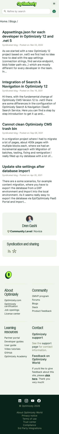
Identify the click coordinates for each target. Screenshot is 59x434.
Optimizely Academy (15, 356)
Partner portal (12, 337)
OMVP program (40, 296)
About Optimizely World (30, 412)
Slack (35, 307)
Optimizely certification (11, 305)
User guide (10, 345)
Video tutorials (12, 348)
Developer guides (13, 341)
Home (3, 21)
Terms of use (29, 418)
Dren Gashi (29, 226)
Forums (36, 299)
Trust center (29, 421)
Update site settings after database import (23, 169)
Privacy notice (29, 415)
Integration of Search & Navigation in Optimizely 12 (25, 84)
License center (12, 313)
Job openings (11, 309)
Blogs (12, 21)
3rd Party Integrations (30, 428)
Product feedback (42, 310)
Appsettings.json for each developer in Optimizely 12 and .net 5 (27, 36)
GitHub (8, 352)
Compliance (29, 425)
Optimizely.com (12, 300)
